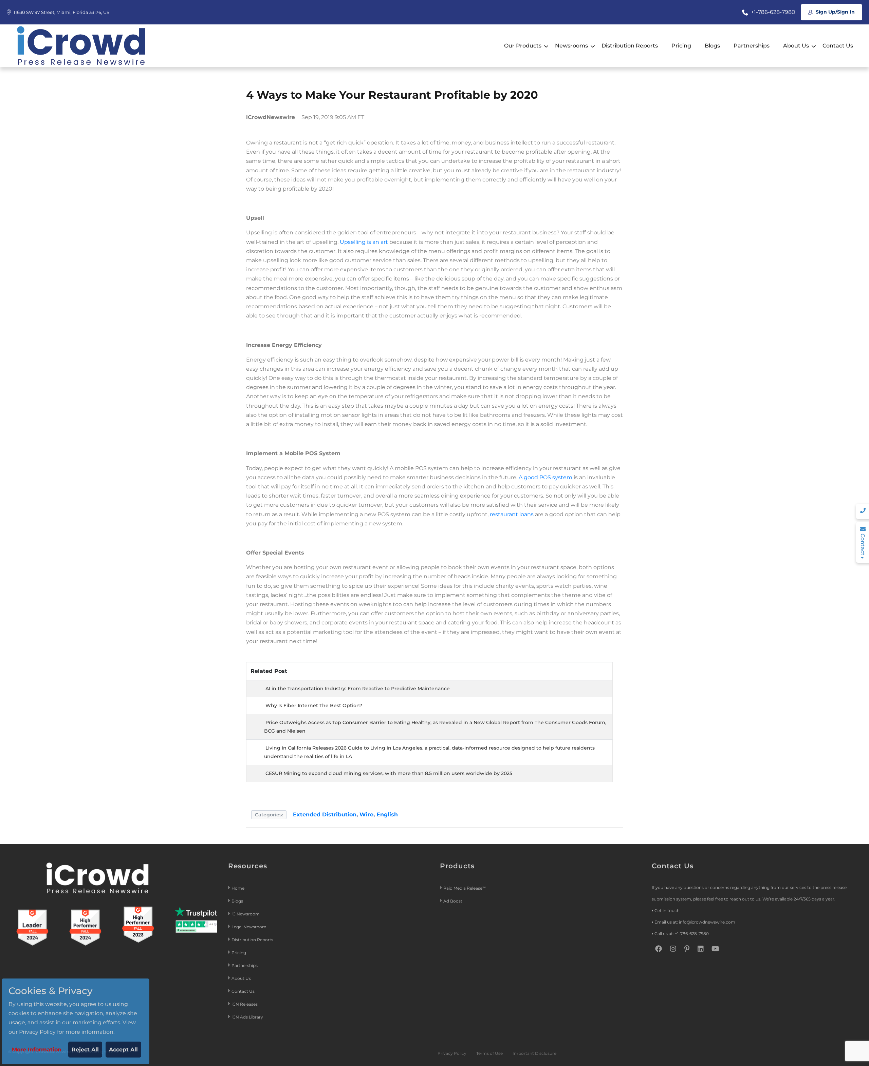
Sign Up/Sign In (834, 12)
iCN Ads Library (247, 1017)
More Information (36, 1049)
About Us (796, 45)
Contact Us (837, 45)
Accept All (123, 1049)
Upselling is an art (364, 242)
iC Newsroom (246, 913)
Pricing (681, 45)
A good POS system (545, 477)
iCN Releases (245, 1004)
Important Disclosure (534, 1053)
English (387, 814)
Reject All (85, 1049)
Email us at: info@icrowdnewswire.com (694, 922)
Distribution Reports (630, 45)
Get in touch (667, 910)
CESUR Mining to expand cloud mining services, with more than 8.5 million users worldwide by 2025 (388, 773)
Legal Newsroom (249, 926)
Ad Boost (452, 901)
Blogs (712, 45)
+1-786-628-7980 (772, 12)
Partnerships (752, 45)
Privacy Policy (452, 1053)
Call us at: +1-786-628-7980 (681, 933)
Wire (366, 814)
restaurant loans (512, 514)
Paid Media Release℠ (464, 888)
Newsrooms (571, 45)
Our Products (522, 45)
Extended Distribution (324, 814)
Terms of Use (489, 1053)
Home (238, 888)
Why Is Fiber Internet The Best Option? (313, 705)
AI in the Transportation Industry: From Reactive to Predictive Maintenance (357, 688)
